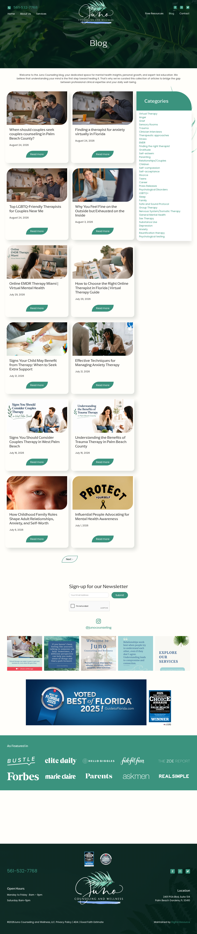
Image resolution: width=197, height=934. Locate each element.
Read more (37, 154)
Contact (184, 13)
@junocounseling (98, 627)
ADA (76, 922)
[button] (25, 13)
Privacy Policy (64, 922)
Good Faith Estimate (92, 922)
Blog (171, 13)
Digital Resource (180, 922)
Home (11, 13)
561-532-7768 (25, 7)
